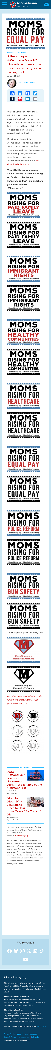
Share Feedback (30, 1034)
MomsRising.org (24, 4)
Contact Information (12, 1034)
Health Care (22, 53)
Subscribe (35, 1037)
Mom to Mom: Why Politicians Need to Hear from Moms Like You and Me (24, 806)
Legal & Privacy (10, 1037)
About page (41, 1026)
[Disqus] (25, 899)
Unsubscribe (24, 1037)
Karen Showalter (27, 83)
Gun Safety (11, 53)
